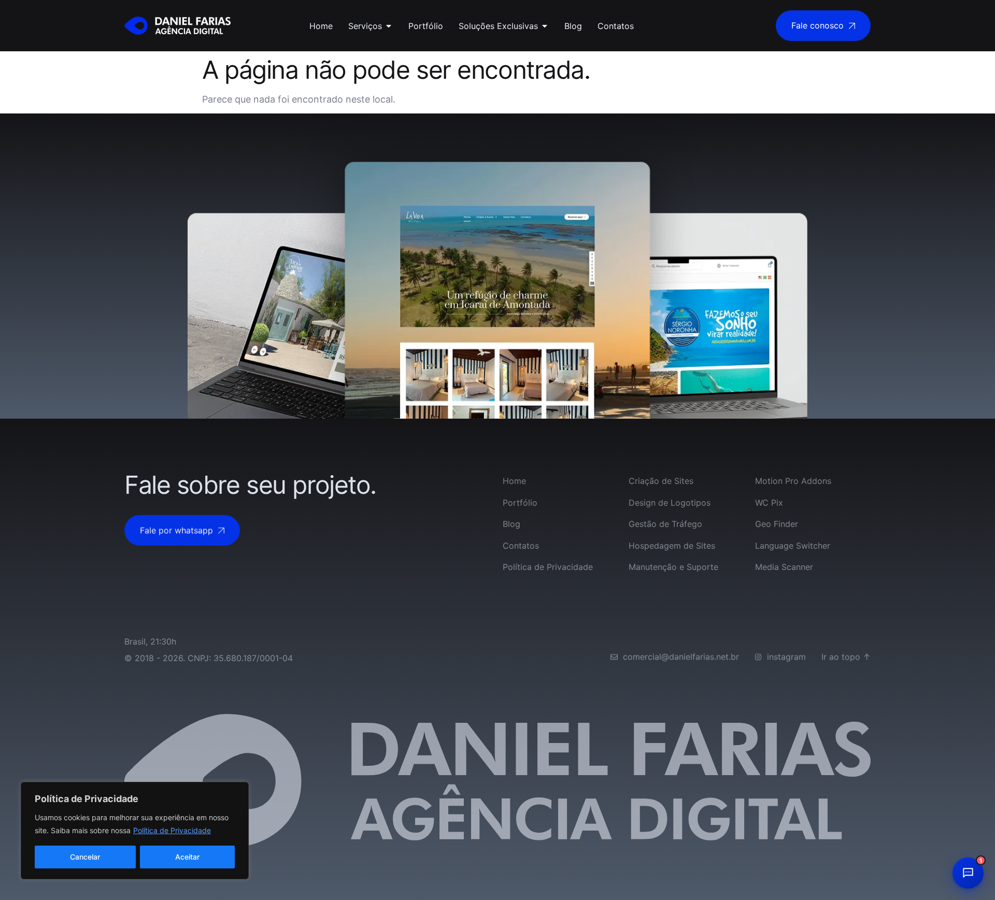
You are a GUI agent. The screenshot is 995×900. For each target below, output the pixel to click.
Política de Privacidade (172, 830)
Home (514, 481)
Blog (511, 524)
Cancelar (85, 856)
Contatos (521, 545)
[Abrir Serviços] (389, 26)
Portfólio (520, 502)
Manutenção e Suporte (673, 567)
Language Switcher (792, 545)
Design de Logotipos (669, 502)
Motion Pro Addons (793, 481)
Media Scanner (784, 567)
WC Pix (769, 502)
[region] (135, 830)
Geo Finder (776, 524)
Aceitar (187, 856)
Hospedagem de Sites (672, 545)
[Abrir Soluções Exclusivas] (545, 26)
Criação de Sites (661, 481)
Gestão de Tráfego (665, 524)
